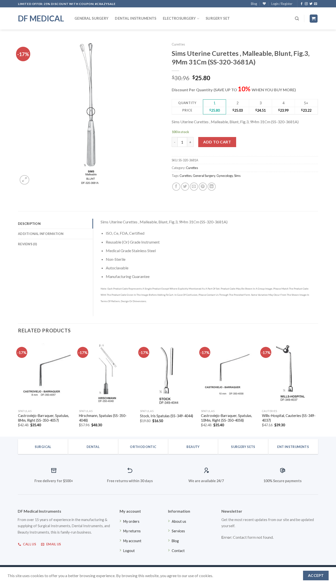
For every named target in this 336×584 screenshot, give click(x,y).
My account (132, 541)
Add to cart (217, 141)
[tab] (55, 224)
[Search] (297, 18)
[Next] (317, 387)
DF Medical (41, 18)
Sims (237, 176)
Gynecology (224, 176)
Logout (129, 551)
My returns (132, 531)
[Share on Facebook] (176, 187)
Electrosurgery (179, 18)
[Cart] (314, 19)
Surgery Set (218, 18)
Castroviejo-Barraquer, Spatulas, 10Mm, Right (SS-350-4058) (226, 418)
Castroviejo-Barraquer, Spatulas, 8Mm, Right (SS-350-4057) (43, 418)
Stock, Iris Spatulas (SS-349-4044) (166, 416)
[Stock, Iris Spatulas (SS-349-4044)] (168, 373)
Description (29, 224)
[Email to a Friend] (194, 187)
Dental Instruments (135, 18)
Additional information (41, 234)
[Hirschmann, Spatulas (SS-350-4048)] (107, 373)
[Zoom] (24, 180)
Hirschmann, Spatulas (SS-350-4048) (103, 418)
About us (179, 521)
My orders (131, 521)
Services (178, 531)
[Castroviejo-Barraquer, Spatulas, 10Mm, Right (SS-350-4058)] (229, 373)
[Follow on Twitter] (310, 4)
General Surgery (91, 18)
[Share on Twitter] (185, 187)
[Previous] (18, 387)
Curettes (178, 44)
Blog (254, 4)
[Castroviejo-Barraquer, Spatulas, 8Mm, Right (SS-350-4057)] (46, 373)
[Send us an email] (315, 4)
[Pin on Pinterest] (203, 187)
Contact (178, 551)
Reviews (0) (27, 244)
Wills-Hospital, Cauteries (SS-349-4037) (289, 418)
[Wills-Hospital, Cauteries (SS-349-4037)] (290, 373)
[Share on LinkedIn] (212, 187)
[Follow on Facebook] (301, 4)
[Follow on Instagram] (306, 4)
